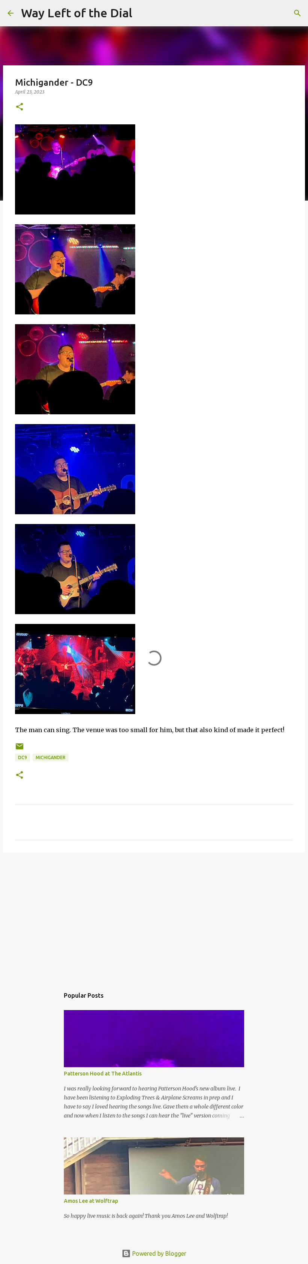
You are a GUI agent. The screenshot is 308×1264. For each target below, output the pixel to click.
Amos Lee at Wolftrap (91, 1201)
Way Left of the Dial (76, 13)
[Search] (142, 13)
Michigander (50, 757)
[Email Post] (19, 749)
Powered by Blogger (158, 1253)
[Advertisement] (154, 916)
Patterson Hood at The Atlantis (103, 1074)
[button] (19, 107)
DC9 (22, 757)
